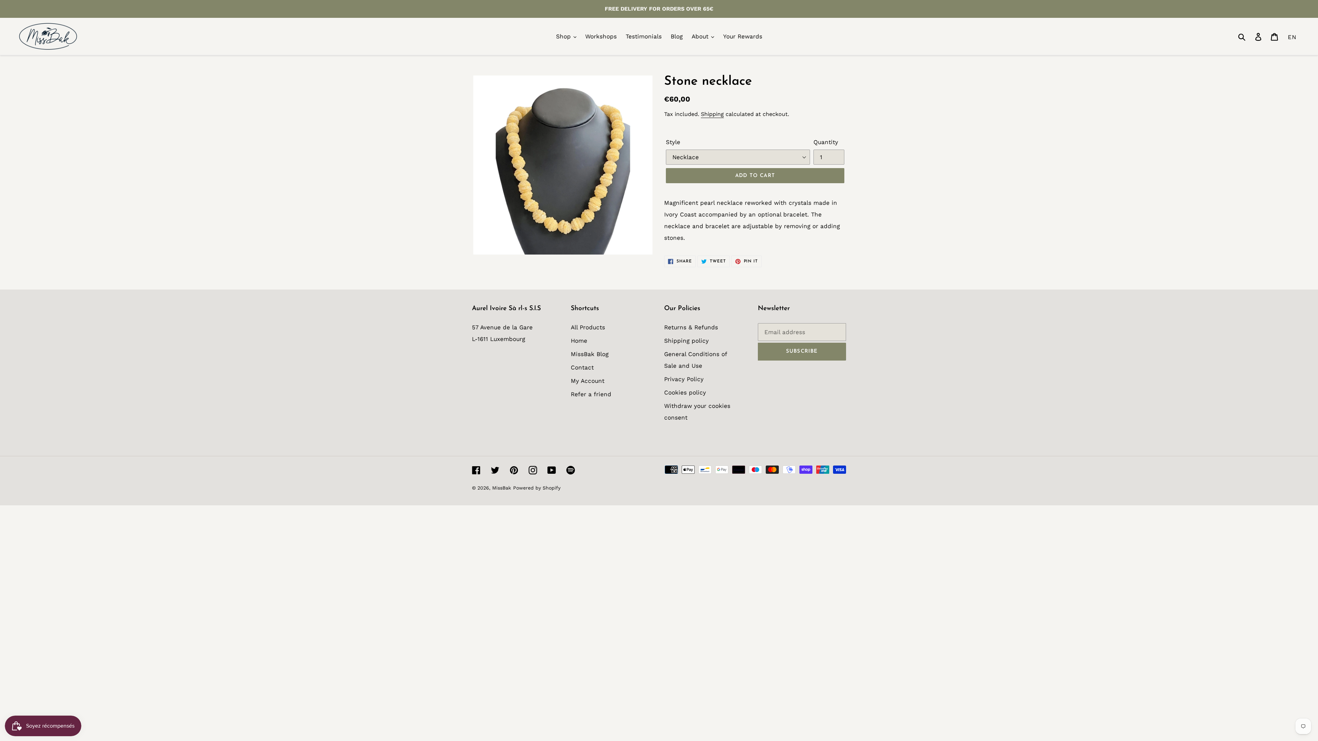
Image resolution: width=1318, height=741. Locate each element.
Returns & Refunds (691, 327)
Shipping (712, 114)
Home (579, 340)
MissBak (501, 488)
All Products (588, 327)
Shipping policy (686, 340)
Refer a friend (591, 394)
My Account (587, 380)
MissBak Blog (590, 354)
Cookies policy (685, 392)
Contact (582, 367)
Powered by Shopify (536, 488)
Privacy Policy (684, 379)
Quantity (825, 142)
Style (673, 142)
